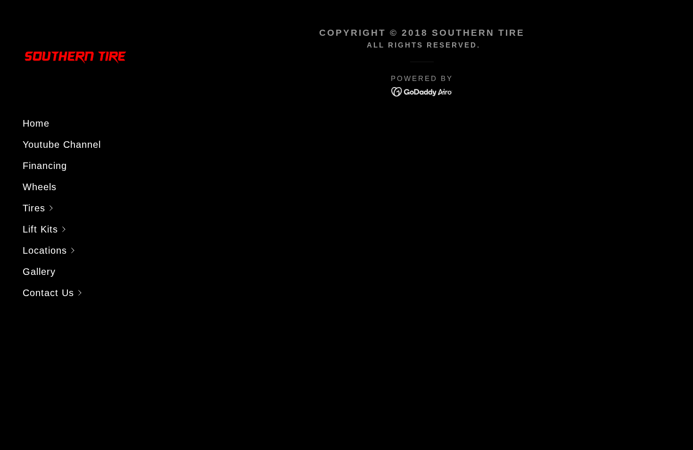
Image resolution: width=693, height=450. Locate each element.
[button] (87, 208)
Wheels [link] (40, 187)
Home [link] (36, 123)
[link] (75, 57)
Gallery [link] (39, 271)
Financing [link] (45, 166)
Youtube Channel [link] (62, 144)
